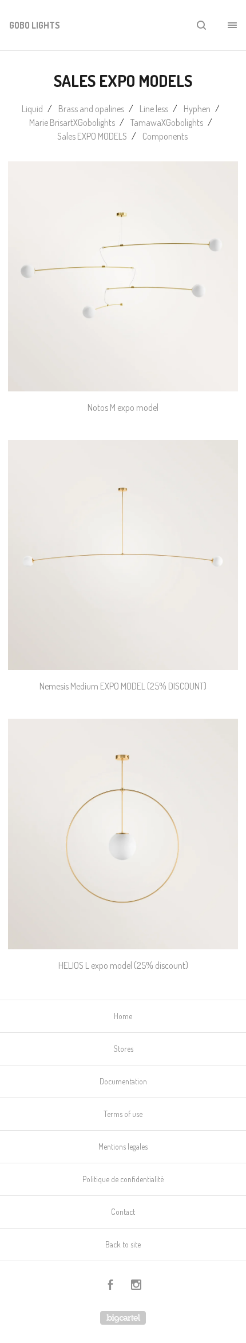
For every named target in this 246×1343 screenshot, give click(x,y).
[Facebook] (110, 1286)
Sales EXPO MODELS (92, 136)
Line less (154, 108)
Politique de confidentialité (123, 1179)
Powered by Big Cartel (123, 1318)
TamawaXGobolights (166, 122)
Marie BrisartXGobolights (72, 122)
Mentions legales (123, 1146)
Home (123, 1016)
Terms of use (123, 1114)
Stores (123, 1048)
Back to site (123, 1244)
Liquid (32, 108)
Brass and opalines (91, 108)
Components (165, 136)
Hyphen (197, 108)
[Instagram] (136, 1286)
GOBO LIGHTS (34, 25)
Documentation (123, 1081)
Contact (123, 1212)
